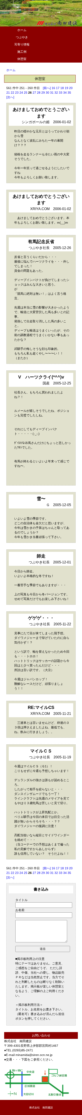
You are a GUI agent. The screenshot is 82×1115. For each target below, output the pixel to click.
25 (25, 92)
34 (65, 92)
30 (47, 92)
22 (12, 92)
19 (66, 88)
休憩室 (21, 59)
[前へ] (47, 88)
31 (52, 92)
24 (21, 92)
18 (62, 88)
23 (17, 92)
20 (71, 88)
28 (38, 92)
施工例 (21, 51)
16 (53, 88)
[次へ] (10, 97)
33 (60, 92)
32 (56, 92)
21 (8, 92)
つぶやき (22, 37)
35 (69, 92)
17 (57, 88)
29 (43, 92)
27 (34, 92)
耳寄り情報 (22, 44)
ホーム (21, 30)
